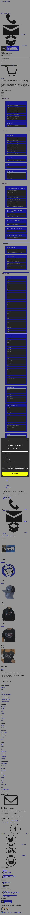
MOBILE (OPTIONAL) (5, 457)
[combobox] (5, 461)
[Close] (27, 440)
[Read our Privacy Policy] (27, 468)
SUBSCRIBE (15, 474)
